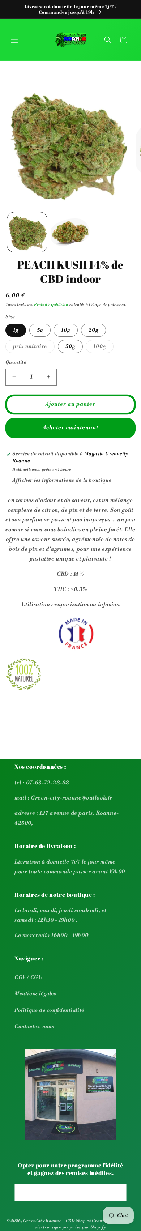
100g (103, 348)
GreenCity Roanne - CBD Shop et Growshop (67, 1220)
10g (65, 330)
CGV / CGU (28, 977)
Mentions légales (35, 994)
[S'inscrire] (118, 1192)
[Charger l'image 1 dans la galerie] (27, 232)
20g (93, 330)
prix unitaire (34, 348)
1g (15, 330)
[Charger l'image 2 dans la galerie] (70, 232)
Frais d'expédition (51, 305)
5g (40, 330)
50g (70, 346)
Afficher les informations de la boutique (61, 480)
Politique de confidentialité (49, 1010)
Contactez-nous (34, 1026)
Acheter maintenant (70, 427)
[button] (14, 40)
